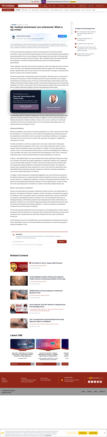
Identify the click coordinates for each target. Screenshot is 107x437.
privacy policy (39, 244)
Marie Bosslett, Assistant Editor (38, 265)
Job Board (23, 378)
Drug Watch (66, 10)
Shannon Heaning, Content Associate (40, 295)
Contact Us (5, 382)
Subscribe (61, 241)
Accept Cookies (93, 433)
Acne (30, 10)
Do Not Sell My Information (28, 380)
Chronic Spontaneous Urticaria (56, 10)
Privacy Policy (44, 378)
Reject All (83, 433)
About (3, 378)
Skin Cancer (88, 10)
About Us (89, 391)
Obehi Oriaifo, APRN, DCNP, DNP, (55, 309)
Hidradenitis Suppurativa (75, 10)
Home (83, 391)
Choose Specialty (7, 10)
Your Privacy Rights (45, 380)
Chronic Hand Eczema (44, 10)
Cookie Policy (48, 435)
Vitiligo (93, 10)
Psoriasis (83, 10)
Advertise (4, 380)
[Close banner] (105, 2)
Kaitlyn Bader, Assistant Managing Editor (40, 310)
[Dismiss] (64, 92)
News (50, 5)
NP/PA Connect (45, 5)
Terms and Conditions (27, 382)
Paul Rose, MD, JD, (35, 324)
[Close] (104, 432)
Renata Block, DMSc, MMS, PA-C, (39, 309)
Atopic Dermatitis (35, 10)
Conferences (61, 5)
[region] (53, 433)
